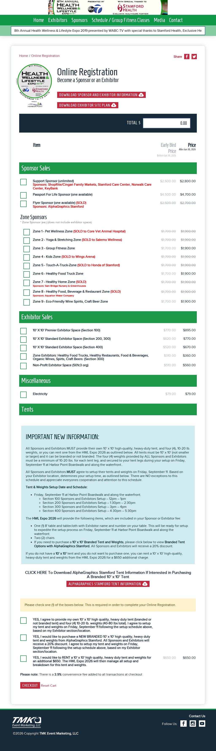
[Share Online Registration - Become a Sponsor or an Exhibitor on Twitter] (194, 56)
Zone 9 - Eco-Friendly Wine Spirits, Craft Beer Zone (70, 301)
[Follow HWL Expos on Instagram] (193, 723)
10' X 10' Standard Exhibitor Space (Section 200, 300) (72, 339)
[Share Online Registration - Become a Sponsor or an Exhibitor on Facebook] (186, 56)
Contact (176, 20)
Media (159, 20)
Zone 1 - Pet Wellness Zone (79, 231)
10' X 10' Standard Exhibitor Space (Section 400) (68, 347)
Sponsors (80, 20)
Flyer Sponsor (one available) (59, 204)
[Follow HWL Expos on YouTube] (202, 723)
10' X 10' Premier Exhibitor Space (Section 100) (66, 330)
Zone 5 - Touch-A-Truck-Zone (76, 265)
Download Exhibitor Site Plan (84, 105)
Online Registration (45, 56)
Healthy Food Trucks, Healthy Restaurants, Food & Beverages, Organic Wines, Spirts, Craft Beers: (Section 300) (91, 357)
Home (38, 20)
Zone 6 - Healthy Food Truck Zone (58, 273)
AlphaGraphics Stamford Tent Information (105, 584)
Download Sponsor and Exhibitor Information (98, 95)
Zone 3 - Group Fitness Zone (54, 248)
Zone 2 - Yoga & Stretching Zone (77, 240)
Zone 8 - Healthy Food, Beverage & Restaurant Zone (77, 293)
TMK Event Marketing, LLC (58, 733)
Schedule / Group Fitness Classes (121, 20)
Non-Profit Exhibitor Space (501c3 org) (60, 365)
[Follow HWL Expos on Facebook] (183, 723)
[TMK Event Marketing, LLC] (26, 722)
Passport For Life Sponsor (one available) (62, 194)
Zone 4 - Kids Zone (64, 257)
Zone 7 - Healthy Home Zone (59, 283)
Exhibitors (57, 20)
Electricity (40, 394)
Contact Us (197, 716)
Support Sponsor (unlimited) (92, 184)
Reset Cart (48, 686)
